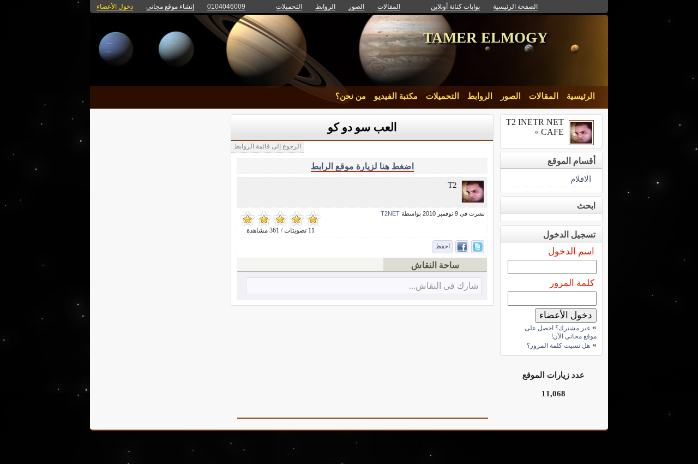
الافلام (580, 178)
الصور (511, 96)
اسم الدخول (571, 251)
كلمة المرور (572, 283)
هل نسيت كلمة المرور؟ (558, 345)
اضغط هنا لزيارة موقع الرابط (362, 166)
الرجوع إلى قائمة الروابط (267, 146)
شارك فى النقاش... (443, 285)
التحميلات (442, 96)
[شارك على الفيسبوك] (461, 246)
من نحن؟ (350, 96)
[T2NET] (472, 200)
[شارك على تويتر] (477, 246)
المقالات (543, 96)
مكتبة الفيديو (396, 96)
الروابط (479, 96)
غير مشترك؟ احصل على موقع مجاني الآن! (561, 332)
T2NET (390, 213)
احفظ (442, 246)
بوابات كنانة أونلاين (455, 6)
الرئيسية (581, 96)
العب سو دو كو (362, 127)
